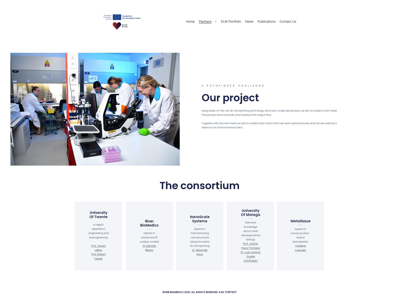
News (249, 21)
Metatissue (300, 221)
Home (190, 21)
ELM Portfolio (231, 21)
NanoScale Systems (200, 219)
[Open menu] (215, 22)
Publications (267, 21)
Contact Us (288, 21)
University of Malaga (250, 212)
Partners (205, 21)
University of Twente (98, 214)
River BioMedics (149, 223)
